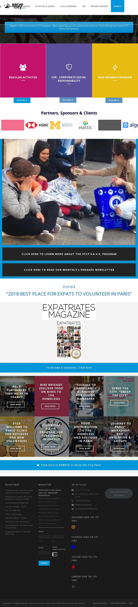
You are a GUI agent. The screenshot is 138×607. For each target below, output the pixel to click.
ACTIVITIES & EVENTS (45, 6)
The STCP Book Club (12, 510)
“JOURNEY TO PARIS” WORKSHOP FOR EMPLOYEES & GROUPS (120, 432)
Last (53, 541)
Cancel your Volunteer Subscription (118, 494)
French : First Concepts (13, 514)
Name (41, 532)
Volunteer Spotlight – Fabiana (15, 518)
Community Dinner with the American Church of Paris (19, 526)
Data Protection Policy (118, 603)
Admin (131, 603)
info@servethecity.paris (83, 505)
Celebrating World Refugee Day (16, 503)
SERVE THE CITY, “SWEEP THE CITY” (120, 391)
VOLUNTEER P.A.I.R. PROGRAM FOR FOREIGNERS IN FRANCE (51, 432)
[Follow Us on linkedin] (73, 586)
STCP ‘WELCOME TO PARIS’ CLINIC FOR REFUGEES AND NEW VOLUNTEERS (16, 432)
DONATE (118, 6)
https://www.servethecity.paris (86, 509)
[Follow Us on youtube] (73, 567)
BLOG (13, 18)
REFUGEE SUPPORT (99, 6)
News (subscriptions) (58, 548)
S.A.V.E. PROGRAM (68, 6)
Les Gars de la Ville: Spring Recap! (17, 522)
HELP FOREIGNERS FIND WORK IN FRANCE (16, 392)
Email (41, 548)
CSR (83, 6)
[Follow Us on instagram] (73, 527)
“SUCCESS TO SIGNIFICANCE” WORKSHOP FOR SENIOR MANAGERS (86, 392)
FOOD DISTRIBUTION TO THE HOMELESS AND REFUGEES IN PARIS (86, 432)
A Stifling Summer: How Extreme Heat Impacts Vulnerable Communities (19, 491)
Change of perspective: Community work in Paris (18, 533)
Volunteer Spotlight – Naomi (15, 506)
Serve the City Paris (100, 603)
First (40, 541)
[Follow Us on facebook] (73, 547)
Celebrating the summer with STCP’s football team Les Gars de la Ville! (18, 497)
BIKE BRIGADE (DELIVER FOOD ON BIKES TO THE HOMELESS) (51, 392)
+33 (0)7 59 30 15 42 (82, 501)
